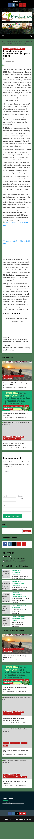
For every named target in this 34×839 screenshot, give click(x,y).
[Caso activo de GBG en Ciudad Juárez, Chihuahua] (6, 612)
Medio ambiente (19, 375)
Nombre (6, 496)
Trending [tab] (24, 566)
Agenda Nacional (8, 48)
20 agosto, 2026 (21, 754)
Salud (27, 406)
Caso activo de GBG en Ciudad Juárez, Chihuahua (19, 611)
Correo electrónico (21, 497)
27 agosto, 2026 (21, 387)
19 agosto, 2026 (21, 785)
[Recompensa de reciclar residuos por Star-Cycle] (17, 401)
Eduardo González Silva (10, 387)
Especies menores (17, 618)
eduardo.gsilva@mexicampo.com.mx (13, 803)
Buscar (4, 524)
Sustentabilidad (8, 378)
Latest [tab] (6, 566)
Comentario (7, 471)
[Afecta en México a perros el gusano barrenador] (6, 623)
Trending (14, 620)
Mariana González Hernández (12, 59)
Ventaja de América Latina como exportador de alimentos (20, 600)
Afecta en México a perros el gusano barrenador (18, 624)
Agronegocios (8, 436)
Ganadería (14, 607)
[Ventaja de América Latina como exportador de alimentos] (17, 431)
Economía (17, 438)
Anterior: (15, 339)
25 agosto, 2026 (21, 417)
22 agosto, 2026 (21, 448)
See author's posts (17, 322)
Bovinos (14, 605)
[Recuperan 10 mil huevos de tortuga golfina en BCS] (17, 371)
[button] (3, 36)
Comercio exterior (19, 436)
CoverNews (17, 819)
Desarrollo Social (19, 48)
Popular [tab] (14, 566)
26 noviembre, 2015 (9, 61)
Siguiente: (16, 348)
